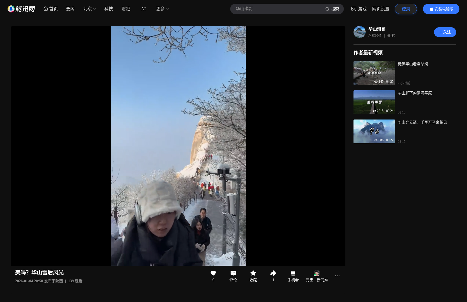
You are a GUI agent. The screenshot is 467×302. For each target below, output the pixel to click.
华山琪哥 (377, 29)
